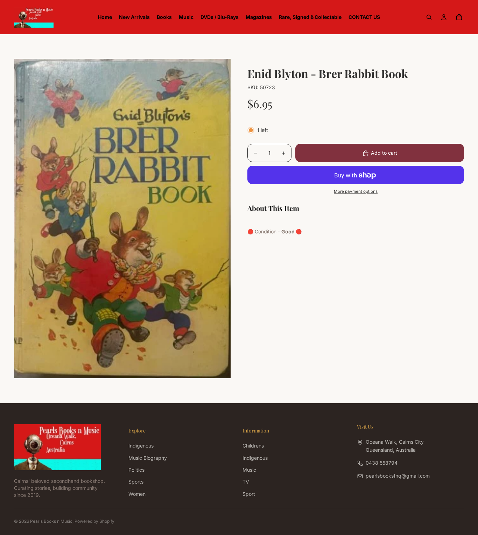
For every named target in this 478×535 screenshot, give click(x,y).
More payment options (356, 191)
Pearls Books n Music (51, 521)
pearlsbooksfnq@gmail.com (398, 476)
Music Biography (147, 457)
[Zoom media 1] (122, 218)
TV (245, 482)
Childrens (253, 446)
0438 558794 (382, 463)
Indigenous (141, 446)
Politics (136, 470)
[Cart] (459, 17)
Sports (135, 482)
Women (137, 494)
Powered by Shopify (94, 521)
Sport (248, 494)
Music (249, 470)
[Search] (429, 17)
